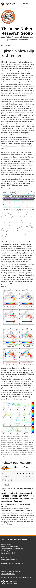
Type (26, 467)
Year (5, 470)
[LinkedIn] (6, 567)
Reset (6, 491)
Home (2, 45)
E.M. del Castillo (6, 504)
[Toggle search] (33, 3)
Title (16, 467)
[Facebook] (2, 567)
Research (8, 45)
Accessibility (7, 573)
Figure (9, 183)
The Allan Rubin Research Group (17, 31)
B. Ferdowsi (17, 504)
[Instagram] (4, 567)
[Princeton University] (8, 4)
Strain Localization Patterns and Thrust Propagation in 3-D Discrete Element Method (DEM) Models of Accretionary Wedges (17, 497)
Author (6, 467)
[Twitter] (8, 567)
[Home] (9, 17)
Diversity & (11, 571)
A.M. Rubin (25, 504)
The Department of (12, 549)
